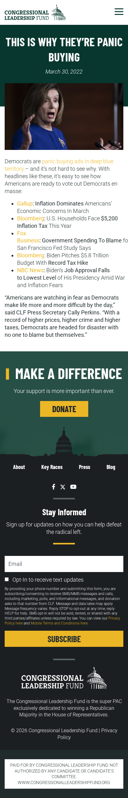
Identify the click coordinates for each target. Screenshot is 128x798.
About (19, 466)
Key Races (51, 466)
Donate (64, 409)
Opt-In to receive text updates (48, 579)
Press (84, 466)
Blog (111, 466)
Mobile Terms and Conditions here (59, 623)
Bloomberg (30, 255)
